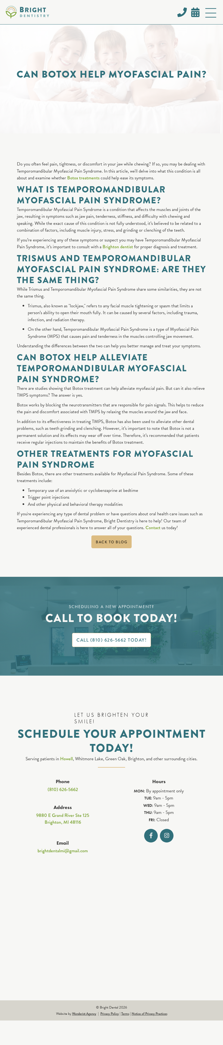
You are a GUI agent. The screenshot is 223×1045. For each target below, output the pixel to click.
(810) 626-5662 (63, 789)
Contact (152, 527)
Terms (125, 1013)
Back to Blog (111, 542)
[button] (210, 13)
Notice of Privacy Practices (149, 1013)
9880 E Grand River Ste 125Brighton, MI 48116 (62, 819)
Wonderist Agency (84, 1013)
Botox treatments (83, 177)
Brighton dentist (118, 246)
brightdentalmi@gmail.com (63, 850)
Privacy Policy (109, 1013)
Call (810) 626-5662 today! (111, 640)
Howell (66, 758)
